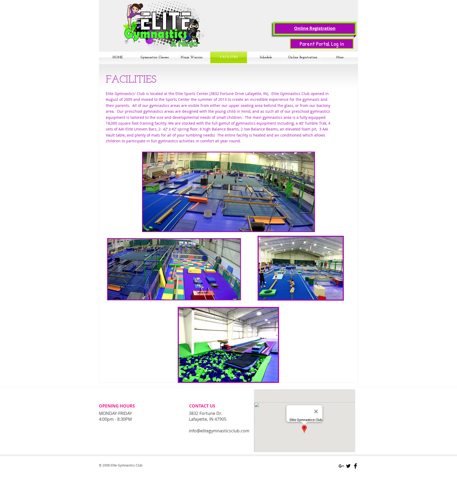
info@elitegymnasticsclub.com (219, 431)
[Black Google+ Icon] (341, 466)
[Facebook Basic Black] (355, 466)
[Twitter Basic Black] (348, 466)
